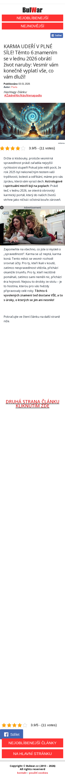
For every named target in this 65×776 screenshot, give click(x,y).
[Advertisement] (32, 359)
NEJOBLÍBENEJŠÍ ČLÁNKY (32, 743)
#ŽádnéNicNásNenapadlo (23, 95)
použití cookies (38, 772)
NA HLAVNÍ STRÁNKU (32, 754)
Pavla (14, 87)
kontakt (22, 772)
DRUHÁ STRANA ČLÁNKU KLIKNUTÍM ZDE (32, 403)
